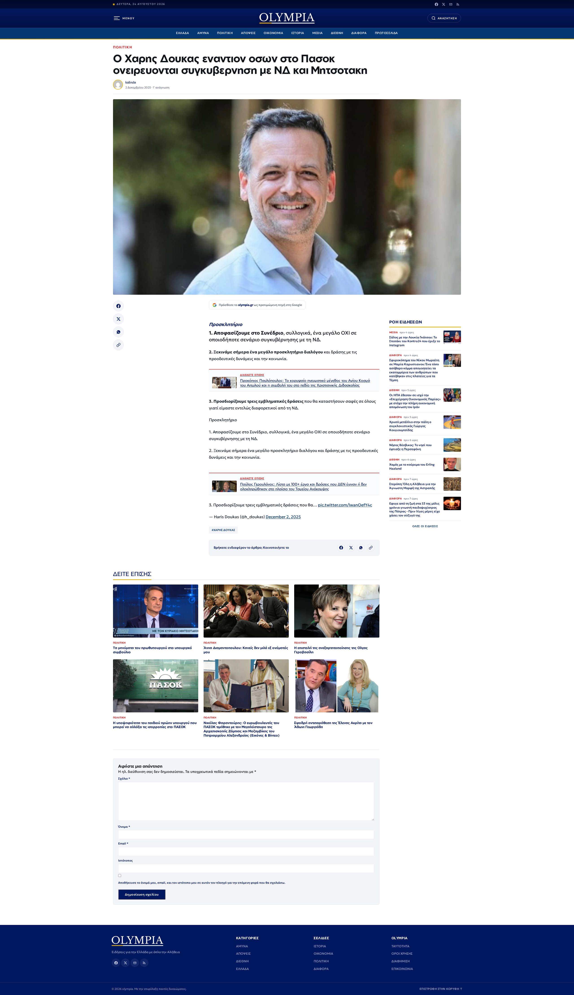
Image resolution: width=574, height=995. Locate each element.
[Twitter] (443, 4)
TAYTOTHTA (400, 946)
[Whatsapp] (118, 332)
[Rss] (458, 4)
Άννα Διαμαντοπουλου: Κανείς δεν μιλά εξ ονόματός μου (246, 650)
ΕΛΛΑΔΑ (182, 33)
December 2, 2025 (283, 516)
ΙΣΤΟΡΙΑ (297, 33)
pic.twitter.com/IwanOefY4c (345, 504)
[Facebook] (436, 4)
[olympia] (287, 18)
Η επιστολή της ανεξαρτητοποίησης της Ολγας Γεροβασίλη (331, 650)
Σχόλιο (124, 778)
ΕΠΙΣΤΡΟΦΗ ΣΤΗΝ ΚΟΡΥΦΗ (441, 989)
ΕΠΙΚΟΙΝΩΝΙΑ (402, 969)
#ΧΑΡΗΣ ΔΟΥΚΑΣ (223, 530)
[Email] (451, 4)
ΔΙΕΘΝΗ (337, 33)
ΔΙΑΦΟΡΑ (359, 33)
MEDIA (317, 33)
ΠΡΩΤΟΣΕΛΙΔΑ (386, 33)
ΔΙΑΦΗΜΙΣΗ (400, 961)
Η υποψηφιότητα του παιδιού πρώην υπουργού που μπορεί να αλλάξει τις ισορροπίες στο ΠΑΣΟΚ (155, 725)
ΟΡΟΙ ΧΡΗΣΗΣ (402, 954)
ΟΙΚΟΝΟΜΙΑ (273, 33)
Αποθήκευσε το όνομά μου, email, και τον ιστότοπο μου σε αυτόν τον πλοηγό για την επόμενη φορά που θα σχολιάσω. (201, 883)
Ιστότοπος (125, 860)
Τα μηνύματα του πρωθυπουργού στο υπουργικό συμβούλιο (152, 650)
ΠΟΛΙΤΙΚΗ (225, 33)
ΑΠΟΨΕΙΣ (248, 33)
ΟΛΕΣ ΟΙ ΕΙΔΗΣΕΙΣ (425, 526)
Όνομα (124, 827)
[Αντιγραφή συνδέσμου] (118, 345)
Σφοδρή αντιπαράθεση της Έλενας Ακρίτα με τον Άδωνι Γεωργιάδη (333, 725)
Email (123, 843)
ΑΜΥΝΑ (203, 33)
